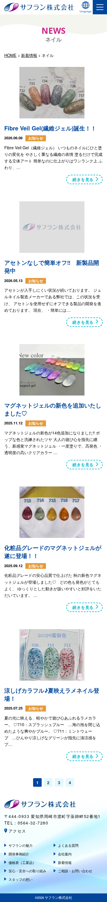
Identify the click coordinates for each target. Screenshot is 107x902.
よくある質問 (68, 845)
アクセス (17, 831)
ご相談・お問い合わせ (75, 870)
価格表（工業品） (22, 862)
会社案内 (65, 853)
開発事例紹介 (19, 853)
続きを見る (83, 179)
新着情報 (65, 862)
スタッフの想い (21, 879)
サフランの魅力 (21, 845)
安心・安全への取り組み (27, 870)
